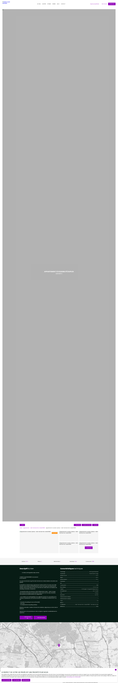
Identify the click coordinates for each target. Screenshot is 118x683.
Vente (21, 527)
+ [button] (1, 623)
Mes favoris (104, 4)
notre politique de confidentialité (73, 677)
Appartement (26, 527)
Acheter (44, 4)
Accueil (39, 4)
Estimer (49, 4)
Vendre (53, 4)
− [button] (1, 625)
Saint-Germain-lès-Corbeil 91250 (37, 527)
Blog (58, 4)
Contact (63, 4)
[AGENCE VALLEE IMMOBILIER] (7, 4)
